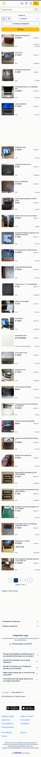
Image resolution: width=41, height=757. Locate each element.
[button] (26, 3)
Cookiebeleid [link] (24, 723)
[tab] (4, 19)
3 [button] (25, 580)
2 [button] (20, 580)
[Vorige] (11, 580)
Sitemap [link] (4, 736)
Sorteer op (22, 15)
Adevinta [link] (23, 732)
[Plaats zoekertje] (36, 3)
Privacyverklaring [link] (7, 723)
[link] (4, 3)
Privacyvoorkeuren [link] (8, 727)
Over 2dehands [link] (7, 732)
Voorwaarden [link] (24, 720)
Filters (21, 29)
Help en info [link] (6, 720)
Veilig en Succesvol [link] (26, 716)
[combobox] (18, 9)
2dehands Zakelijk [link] (8, 716)
